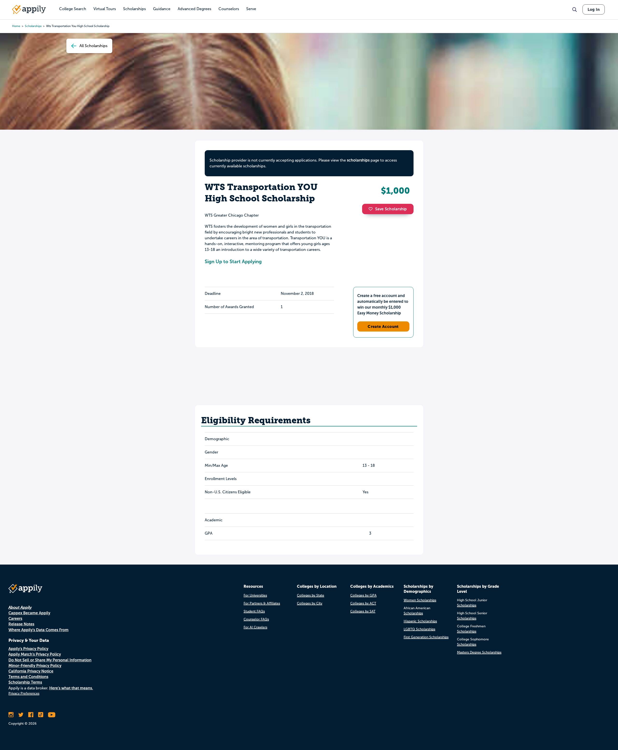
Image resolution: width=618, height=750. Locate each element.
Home (16, 26)
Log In (594, 9)
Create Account (383, 326)
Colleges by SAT (362, 611)
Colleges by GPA (363, 595)
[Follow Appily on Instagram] (11, 714)
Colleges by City (309, 603)
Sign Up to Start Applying (233, 261)
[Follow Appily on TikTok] (40, 714)
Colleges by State (310, 595)
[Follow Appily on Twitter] (20, 714)
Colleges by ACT (363, 603)
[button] (372, 209)
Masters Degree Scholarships (479, 652)
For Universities (255, 595)
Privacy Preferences (23, 693)
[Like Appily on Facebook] (30, 714)
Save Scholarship (391, 209)
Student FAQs (254, 611)
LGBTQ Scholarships (419, 629)
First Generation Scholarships (426, 637)
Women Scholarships (420, 600)
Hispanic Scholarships (420, 621)
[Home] (29, 9)
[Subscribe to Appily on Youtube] (51, 714)
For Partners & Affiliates (262, 603)
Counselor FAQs (256, 619)
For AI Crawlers (255, 627)
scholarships (33, 26)
